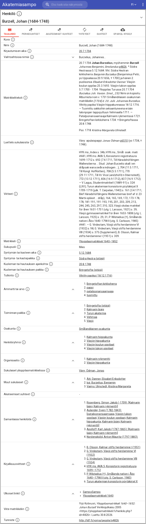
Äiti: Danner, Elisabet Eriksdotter (106, 378)
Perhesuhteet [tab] (31, 34)
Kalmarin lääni (95, 309)
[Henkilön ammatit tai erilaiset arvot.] (28, 289)
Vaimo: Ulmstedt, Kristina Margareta (109, 386)
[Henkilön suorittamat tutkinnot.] (17, 275)
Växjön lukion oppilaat (100, 348)
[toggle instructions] (19, 14)
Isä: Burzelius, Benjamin (101, 382)
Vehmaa (92, 317)
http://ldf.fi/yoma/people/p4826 (99, 520)
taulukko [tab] (10, 34)
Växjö (90, 320)
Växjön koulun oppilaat (100, 344)
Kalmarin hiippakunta (100, 336)
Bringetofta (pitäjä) (91, 269)
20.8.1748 (85, 264)
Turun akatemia (96, 313)
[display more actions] (143, 4)
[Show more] (73, 57)
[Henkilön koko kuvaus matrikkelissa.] (25, 98)
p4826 (123, 66)
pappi (90, 287)
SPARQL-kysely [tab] (122, 34)
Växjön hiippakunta (98, 340)
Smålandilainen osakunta (94, 328)
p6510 (124, 140)
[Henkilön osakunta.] (19, 329)
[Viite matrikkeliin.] (27, 509)
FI (132, 4)
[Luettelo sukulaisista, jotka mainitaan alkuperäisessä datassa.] (32, 142)
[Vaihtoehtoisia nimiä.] (32, 57)
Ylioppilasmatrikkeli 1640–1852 (98, 241)
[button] (73, 17)
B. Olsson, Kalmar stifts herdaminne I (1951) (113, 447)
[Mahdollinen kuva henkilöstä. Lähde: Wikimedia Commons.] (13, 39)
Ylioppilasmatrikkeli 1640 (98, 495)
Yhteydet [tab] (84, 34)
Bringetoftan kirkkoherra (102, 283)
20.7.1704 (85, 51)
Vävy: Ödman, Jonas (91, 370)
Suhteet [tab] (102, 34)
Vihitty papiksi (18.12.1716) (95, 275)
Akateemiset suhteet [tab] (59, 34)
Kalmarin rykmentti (98, 358)
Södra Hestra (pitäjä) (92, 258)
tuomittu (92, 295)
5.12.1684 (85, 252)
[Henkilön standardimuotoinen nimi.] (12, 45)
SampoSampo (92, 491)
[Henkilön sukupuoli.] (19, 247)
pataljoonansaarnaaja (100, 291)
